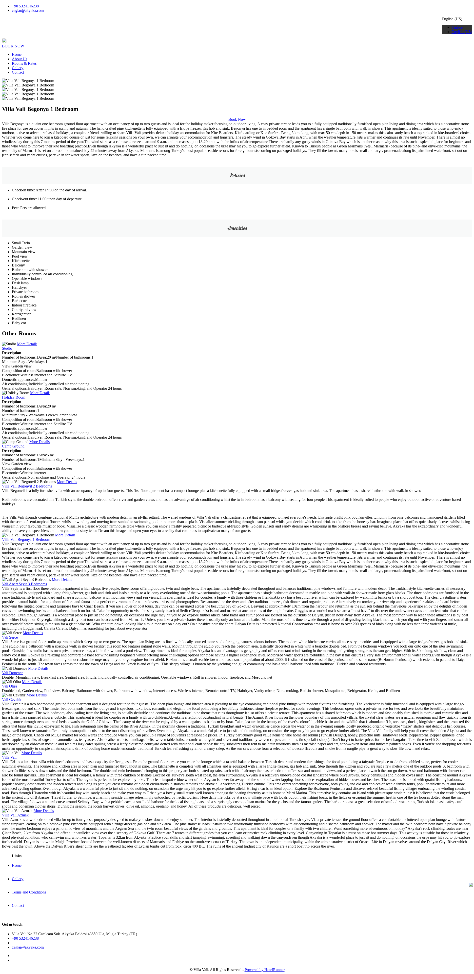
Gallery (17, 68)
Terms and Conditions (29, 892)
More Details (27, 344)
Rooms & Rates (24, 63)
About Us (19, 59)
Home (16, 54)
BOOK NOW (13, 46)
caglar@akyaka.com (28, 10)
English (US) (462, 32)
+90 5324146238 (25, 6)
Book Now (237, 119)
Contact (18, 72)
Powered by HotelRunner (265, 970)
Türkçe (457, 27)
